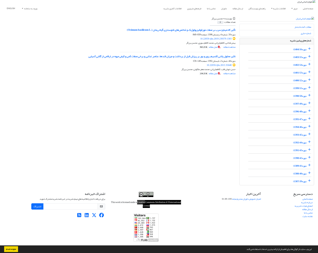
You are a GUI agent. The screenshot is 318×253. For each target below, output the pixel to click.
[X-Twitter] (94, 216)
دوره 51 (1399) (300, 88)
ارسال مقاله (238, 8)
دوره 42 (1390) (300, 158)
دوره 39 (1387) (300, 181)
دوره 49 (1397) (300, 104)
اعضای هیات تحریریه (304, 206)
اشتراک (37, 206)
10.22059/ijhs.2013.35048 (219, 65)
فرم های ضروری (194, 8)
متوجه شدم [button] (11, 249)
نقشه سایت (307, 216)
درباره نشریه (307, 202)
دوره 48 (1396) (300, 111)
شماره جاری (306, 33)
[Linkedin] (86, 216)
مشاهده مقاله (229, 47)
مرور (295, 8)
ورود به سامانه (30, 8)
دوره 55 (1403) (300, 57)
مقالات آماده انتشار (302, 27)
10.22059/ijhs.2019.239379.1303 (216, 38)
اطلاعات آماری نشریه (172, 8)
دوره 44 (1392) (300, 142)
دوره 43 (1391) (300, 150)
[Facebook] (101, 216)
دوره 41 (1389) (300, 166)
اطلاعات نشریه (279, 8)
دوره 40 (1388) (300, 173)
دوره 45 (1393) (300, 135)
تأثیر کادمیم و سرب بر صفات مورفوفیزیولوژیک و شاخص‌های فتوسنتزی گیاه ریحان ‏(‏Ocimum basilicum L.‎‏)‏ (181, 29)
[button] (245, 249)
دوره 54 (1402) (300, 65)
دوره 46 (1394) (300, 127)
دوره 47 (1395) (300, 119)
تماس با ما (211, 8)
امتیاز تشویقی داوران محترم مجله (246, 199)
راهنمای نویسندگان (256, 8)
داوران (224, 8)
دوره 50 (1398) (300, 96)
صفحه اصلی (308, 8)
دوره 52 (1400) (300, 80)
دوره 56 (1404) (300, 49)
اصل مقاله (209, 47)
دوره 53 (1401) (300, 73)
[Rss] (79, 216)
